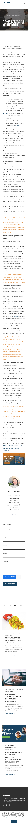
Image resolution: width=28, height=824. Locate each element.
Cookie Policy (15, 817)
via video (17, 125)
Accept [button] (14, 821)
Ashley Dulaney (7, 15)
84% (7, 113)
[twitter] (4, 805)
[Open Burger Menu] (24, 3)
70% (7, 99)
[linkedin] (6, 805)
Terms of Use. (22, 817)
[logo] (7, 795)
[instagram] (9, 805)
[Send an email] (12, 514)
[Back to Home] (6, 3)
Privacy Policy (9, 817)
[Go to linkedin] (15, 514)
